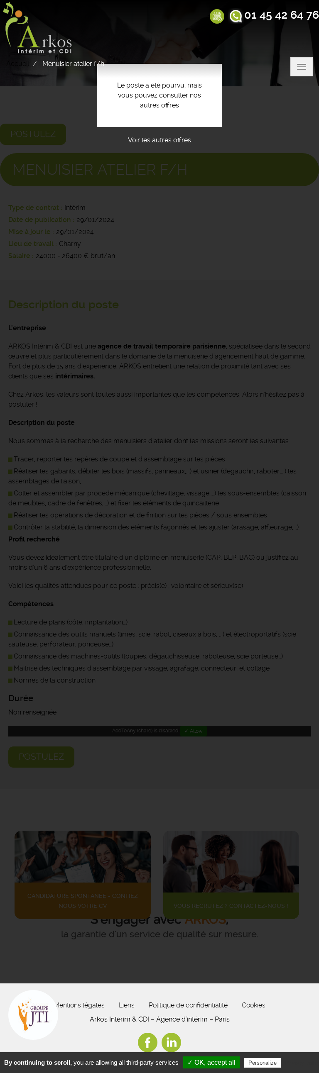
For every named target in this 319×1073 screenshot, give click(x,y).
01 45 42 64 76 (281, 15)
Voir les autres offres (159, 140)
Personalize (262, 1063)
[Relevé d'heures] (217, 17)
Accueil (17, 64)
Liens (127, 1005)
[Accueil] (39, 28)
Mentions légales (79, 1005)
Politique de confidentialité (188, 1005)
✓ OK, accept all (211, 1062)
